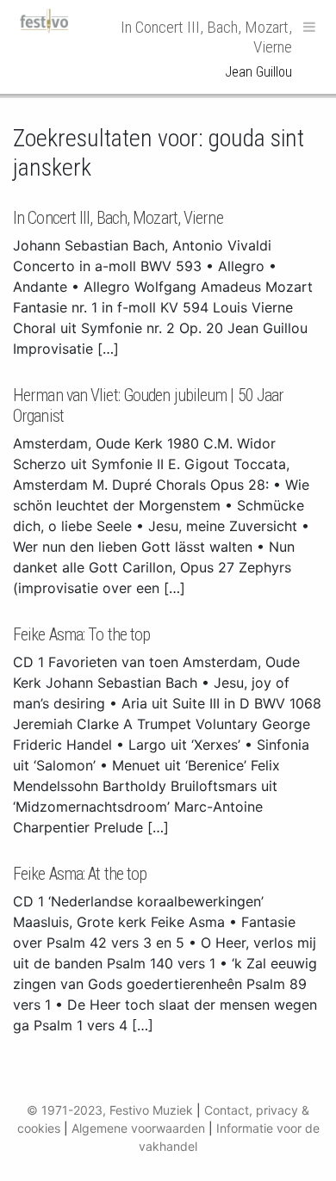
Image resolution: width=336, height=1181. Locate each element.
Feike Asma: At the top (79, 873)
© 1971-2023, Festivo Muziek (110, 1110)
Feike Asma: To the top (81, 634)
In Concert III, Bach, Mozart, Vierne (118, 217)
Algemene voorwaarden (138, 1128)
